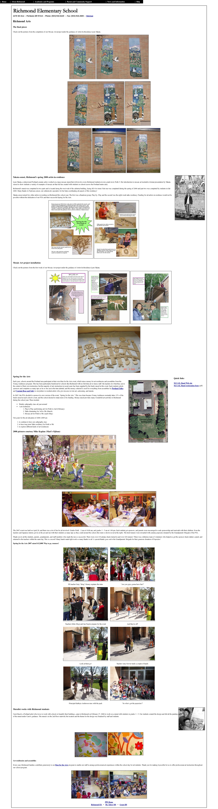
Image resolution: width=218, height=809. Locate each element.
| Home (3, 1)
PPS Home (109, 802)
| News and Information (115, 1)
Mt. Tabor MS (110, 804)
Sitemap (89, 16)
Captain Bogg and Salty (25, 391)
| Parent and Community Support (78, 1)
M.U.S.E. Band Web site (183, 383)
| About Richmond (17, 1)
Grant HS (123, 804)
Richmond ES (96, 804)
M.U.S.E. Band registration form (186, 385)
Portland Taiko (117, 388)
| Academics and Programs (43, 1)
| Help (137, 1)
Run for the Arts (61, 765)
